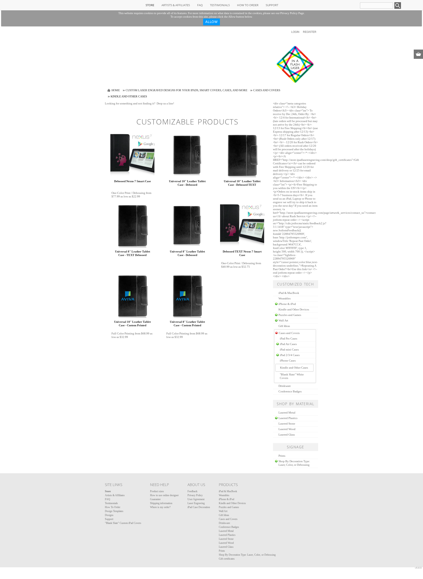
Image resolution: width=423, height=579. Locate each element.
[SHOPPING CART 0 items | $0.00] (418, 54)
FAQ (200, 5)
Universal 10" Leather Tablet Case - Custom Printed (132, 323)
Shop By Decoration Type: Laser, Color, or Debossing (294, 463)
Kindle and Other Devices (293, 309)
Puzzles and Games (289, 315)
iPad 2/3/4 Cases (290, 355)
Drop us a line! (165, 103)
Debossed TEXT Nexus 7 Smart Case (242, 253)
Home (115, 90)
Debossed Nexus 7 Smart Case (132, 181)
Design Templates (114, 511)
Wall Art (283, 320)
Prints (281, 455)
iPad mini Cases (289, 349)
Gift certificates (227, 558)
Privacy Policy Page (292, 13)
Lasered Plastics (287, 418)
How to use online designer (164, 495)
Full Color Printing (122, 333)
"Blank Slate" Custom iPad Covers (123, 523)
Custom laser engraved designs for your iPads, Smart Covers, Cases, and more (186, 90)
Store (150, 5)
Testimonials (220, 5)
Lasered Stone (286, 423)
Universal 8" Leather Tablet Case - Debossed (187, 253)
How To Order (247, 5)
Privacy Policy (195, 495)
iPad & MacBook (288, 293)
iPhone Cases (288, 360)
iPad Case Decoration (198, 507)
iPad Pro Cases (288, 338)
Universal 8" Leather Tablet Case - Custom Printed (187, 323)
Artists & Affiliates (175, 5)
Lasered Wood (286, 429)
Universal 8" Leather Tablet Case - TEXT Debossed (132, 253)
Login (295, 31)
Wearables (284, 298)
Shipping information (161, 503)
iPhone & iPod (287, 304)
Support (272, 5)
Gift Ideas (284, 326)
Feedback (192, 491)
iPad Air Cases (288, 344)
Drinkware (284, 386)
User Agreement (195, 499)
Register (309, 31)
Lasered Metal (286, 412)
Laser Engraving (196, 503)
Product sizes (157, 491)
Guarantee (155, 499)
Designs (109, 515)
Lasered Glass (286, 434)
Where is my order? (160, 507)
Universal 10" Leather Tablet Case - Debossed (187, 183)
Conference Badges (290, 391)
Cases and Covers (266, 90)
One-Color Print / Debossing (128, 193)
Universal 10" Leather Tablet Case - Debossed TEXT (242, 183)
